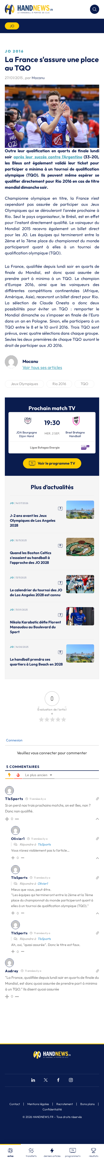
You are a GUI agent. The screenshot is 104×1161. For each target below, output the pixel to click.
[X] (46, 1080)
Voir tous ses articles (42, 367)
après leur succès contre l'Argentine (48, 156)
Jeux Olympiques (24, 383)
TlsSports (44, 844)
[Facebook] (58, 1080)
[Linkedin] (33, 1080)
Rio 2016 (59, 383)
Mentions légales (38, 1104)
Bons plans (87, 1104)
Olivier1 (42, 883)
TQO (84, 383)
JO (12, 26)
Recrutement (64, 1104)
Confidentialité (52, 1109)
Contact (14, 1104)
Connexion (13, 740)
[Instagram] (71, 1080)
